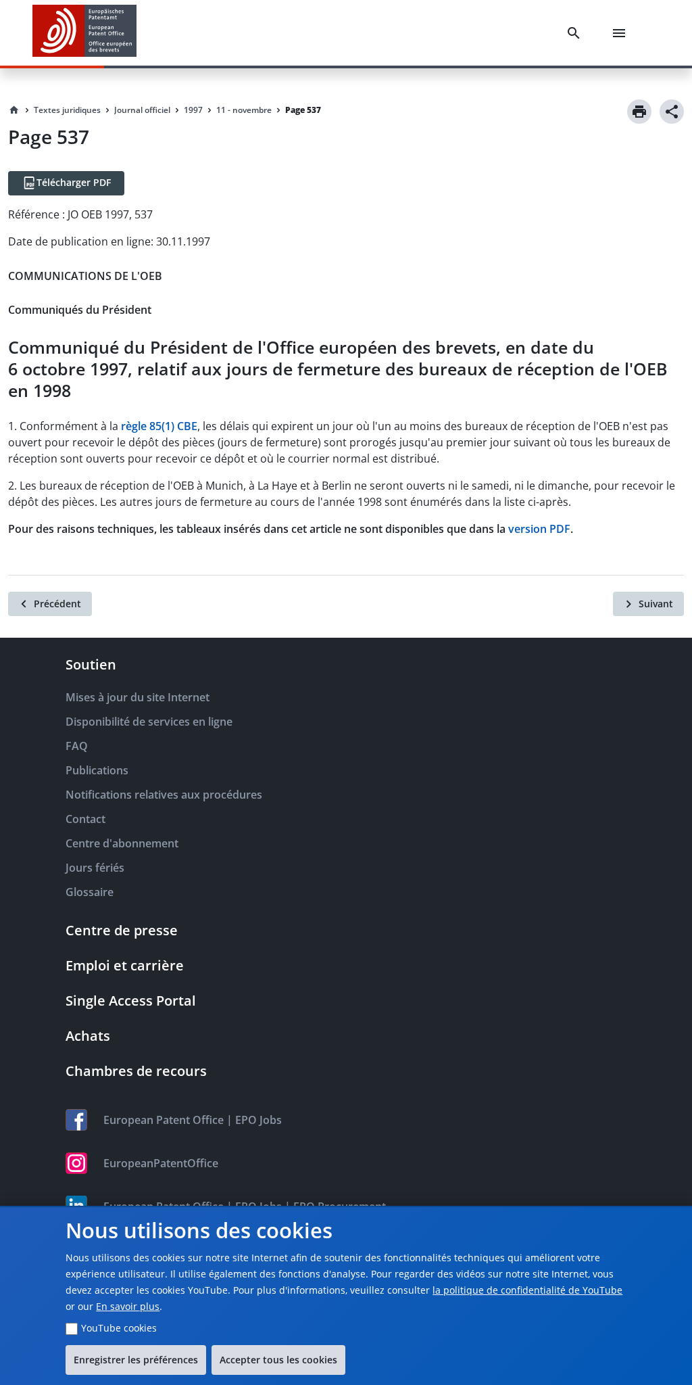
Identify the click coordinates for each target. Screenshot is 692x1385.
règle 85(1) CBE (159, 426)
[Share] (672, 111)
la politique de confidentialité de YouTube (527, 1290)
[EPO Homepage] (84, 33)
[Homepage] (14, 110)
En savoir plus (127, 1306)
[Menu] (622, 33)
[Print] (639, 111)
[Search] (576, 33)
